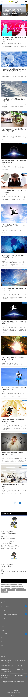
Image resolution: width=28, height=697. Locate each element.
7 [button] (16, 16)
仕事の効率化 (19, 586)
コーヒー (19, 584)
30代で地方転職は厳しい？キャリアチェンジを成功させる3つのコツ (13, 670)
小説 (2, 630)
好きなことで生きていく (15, 588)
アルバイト (15, 584)
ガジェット (4, 610)
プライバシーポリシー (16, 692)
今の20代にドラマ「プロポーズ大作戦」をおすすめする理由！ (13, 676)
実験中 (22, 588)
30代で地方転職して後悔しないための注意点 (12, 665)
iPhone (5, 584)
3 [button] (10, 16)
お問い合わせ (16, 690)
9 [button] (19, 16)
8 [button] (18, 16)
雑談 (2, 645)
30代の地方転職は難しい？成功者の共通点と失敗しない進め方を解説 (13, 661)
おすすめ (10, 584)
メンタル (14, 586)
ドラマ (3, 622)
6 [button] (15, 16)
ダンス (3, 618)
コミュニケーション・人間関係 (9, 614)
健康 (2, 626)
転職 (2, 591)
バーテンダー (3, 586)
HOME (9, 692)
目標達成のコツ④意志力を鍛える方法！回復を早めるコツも (13, 681)
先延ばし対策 (3, 588)
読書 (2, 641)
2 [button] (9, 16)
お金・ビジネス (5, 606)
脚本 (2, 637)
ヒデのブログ (13, 695)
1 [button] (7, 16)
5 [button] (13, 16)
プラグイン (10, 586)
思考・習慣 (4, 634)
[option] (14, 10)
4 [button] (12, 16)
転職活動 (6, 591)
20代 (2, 584)
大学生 (9, 588)
